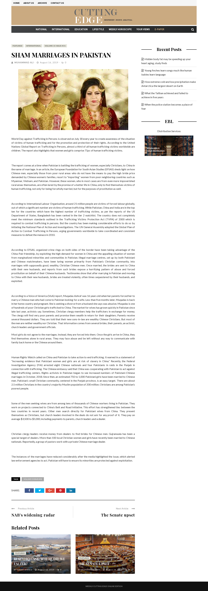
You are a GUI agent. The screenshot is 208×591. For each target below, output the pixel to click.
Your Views (143, 29)
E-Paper (159, 29)
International (61, 29)
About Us (28, 3)
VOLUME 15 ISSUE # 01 (55, 46)
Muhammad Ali (24, 62)
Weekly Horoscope (120, 29)
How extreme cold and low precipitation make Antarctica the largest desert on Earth (168, 83)
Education (81, 29)
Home (16, 3)
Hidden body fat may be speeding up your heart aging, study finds (166, 61)
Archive (42, 3)
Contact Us (57, 3)
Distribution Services (169, 131)
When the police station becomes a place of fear (167, 106)
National (41, 29)
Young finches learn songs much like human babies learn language (166, 72)
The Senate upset (118, 514)
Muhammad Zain (90, 569)
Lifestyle (98, 29)
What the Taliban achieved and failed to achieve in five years (164, 95)
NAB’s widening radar (33, 514)
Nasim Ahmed (24, 569)
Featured (17, 46)
